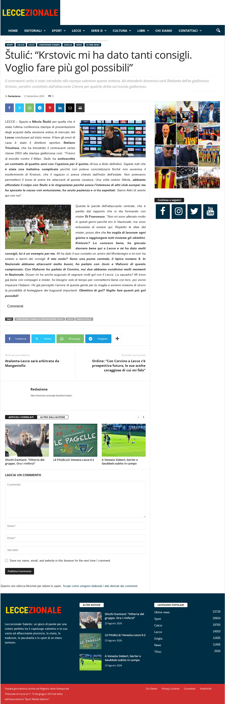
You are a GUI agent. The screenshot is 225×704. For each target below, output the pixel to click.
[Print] (80, 107)
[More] (117, 338)
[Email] (70, 107)
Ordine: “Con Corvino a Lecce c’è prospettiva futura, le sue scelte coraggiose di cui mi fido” (118, 365)
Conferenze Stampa (49, 44)
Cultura (120, 30)
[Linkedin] (60, 107)
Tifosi (157, 651)
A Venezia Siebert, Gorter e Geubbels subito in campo (120, 461)
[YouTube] (210, 211)
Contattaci (188, 30)
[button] (218, 30)
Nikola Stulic (84, 319)
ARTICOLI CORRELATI (21, 417)
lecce (70, 319)
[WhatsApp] (29, 107)
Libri (141, 30)
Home (13, 30)
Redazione (14, 96)
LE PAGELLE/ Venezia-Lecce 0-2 (73, 460)
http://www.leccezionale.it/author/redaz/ (51, 395)
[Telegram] (39, 107)
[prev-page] (138, 417)
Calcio (28, 40)
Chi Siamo (163, 30)
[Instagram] (179, 211)
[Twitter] (19, 107)
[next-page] (143, 417)
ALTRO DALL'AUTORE (52, 417)
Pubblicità (205, 688)
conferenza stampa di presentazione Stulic (40, 319)
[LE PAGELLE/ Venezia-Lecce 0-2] (75, 440)
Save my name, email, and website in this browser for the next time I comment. (60, 560)
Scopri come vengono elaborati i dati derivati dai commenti (100, 586)
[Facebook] (9, 107)
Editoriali (33, 30)
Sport (57, 30)
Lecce (76, 30)
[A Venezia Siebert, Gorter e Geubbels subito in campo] (124, 440)
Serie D (97, 30)
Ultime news (93, 44)
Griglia (68, 44)
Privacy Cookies (171, 688)
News (79, 44)
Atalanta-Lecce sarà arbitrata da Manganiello (32, 363)
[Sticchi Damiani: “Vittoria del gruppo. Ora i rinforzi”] (27, 440)
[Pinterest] (49, 107)
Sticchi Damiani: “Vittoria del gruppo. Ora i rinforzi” (24, 461)
